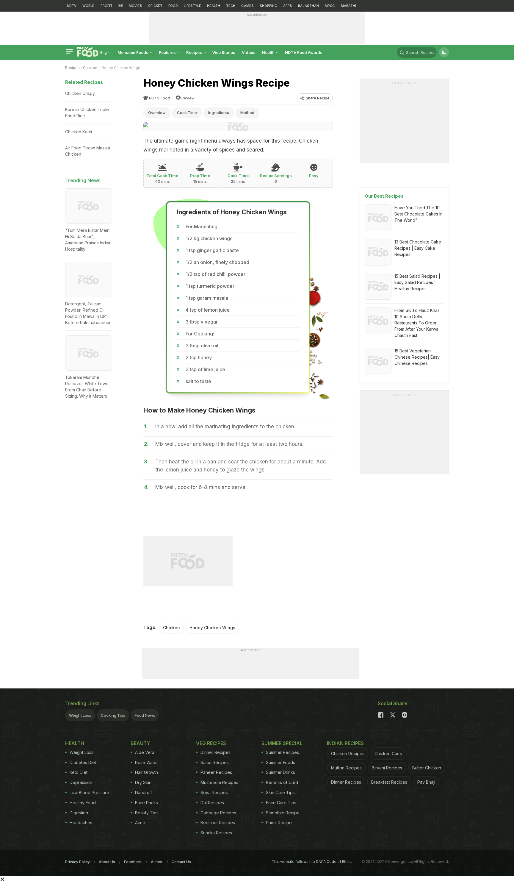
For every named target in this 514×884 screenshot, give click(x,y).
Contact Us (181, 862)
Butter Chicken (426, 767)
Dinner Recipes (215, 752)
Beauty (140, 743)
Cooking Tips (113, 715)
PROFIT (106, 6)
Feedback (133, 862)
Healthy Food (83, 802)
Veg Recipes (211, 743)
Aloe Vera (144, 752)
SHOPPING (268, 6)
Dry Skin (143, 782)
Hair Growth (146, 772)
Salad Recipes (214, 762)
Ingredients (218, 112)
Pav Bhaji (426, 782)
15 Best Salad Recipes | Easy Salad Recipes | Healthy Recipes (417, 282)
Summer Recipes (282, 752)
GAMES (247, 6)
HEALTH (213, 6)
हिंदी (120, 6)
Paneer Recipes (216, 772)
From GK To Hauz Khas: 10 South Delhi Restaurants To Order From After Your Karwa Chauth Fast (417, 323)
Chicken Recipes (347, 753)
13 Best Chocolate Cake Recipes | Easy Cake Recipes (417, 248)
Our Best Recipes (384, 196)
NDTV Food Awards (303, 52)
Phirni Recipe (279, 822)
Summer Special (282, 743)
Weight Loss (80, 715)
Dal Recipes (212, 802)
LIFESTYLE (192, 6)
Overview (157, 112)
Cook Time (187, 112)
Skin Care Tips (280, 792)
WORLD (88, 6)
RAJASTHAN (308, 6)
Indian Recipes (345, 743)
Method (247, 112)
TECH (230, 6)
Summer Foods (280, 762)
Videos (249, 52)
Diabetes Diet (83, 762)
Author (157, 862)
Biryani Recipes (387, 767)
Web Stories (223, 52)
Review (188, 98)
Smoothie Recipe (283, 812)
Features (168, 52)
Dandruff (143, 792)
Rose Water (146, 762)
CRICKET (155, 6)
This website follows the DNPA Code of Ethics (312, 861)
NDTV (71, 6)
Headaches (81, 822)
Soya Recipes (214, 792)
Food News (145, 715)
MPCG (330, 6)
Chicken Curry (388, 753)
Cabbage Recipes (218, 812)
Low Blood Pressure (89, 792)
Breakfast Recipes (389, 782)
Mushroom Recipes (219, 782)
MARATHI (348, 6)
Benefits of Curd (282, 782)
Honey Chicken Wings (212, 627)
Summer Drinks (280, 772)
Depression (81, 782)
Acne (140, 822)
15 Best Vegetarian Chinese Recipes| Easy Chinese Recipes (417, 357)
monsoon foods (133, 52)
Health (268, 52)
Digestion (79, 812)
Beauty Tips (147, 812)
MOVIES (135, 6)
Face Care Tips (281, 802)
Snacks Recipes (216, 832)
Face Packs (146, 802)
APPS (287, 6)
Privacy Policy (77, 862)
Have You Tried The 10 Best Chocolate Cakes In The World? (418, 214)
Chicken (90, 67)
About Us (107, 862)
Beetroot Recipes (217, 822)
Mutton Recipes (346, 767)
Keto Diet (78, 772)
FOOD (173, 6)
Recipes (194, 52)
